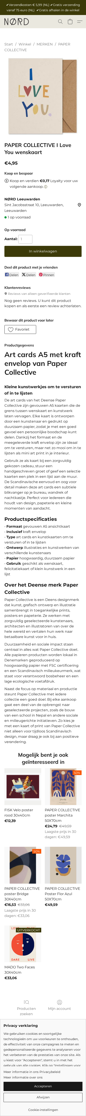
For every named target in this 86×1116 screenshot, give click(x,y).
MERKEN (45, 44)
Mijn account (59, 1009)
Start (8, 44)
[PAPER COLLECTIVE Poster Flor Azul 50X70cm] (63, 865)
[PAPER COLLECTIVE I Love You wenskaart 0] (43, 96)
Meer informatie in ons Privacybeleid (32, 1072)
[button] (17, 21)
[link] (43, 1108)
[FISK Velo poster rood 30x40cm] (22, 786)
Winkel (25, 44)
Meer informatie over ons (23, 1077)
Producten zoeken (26, 1011)
